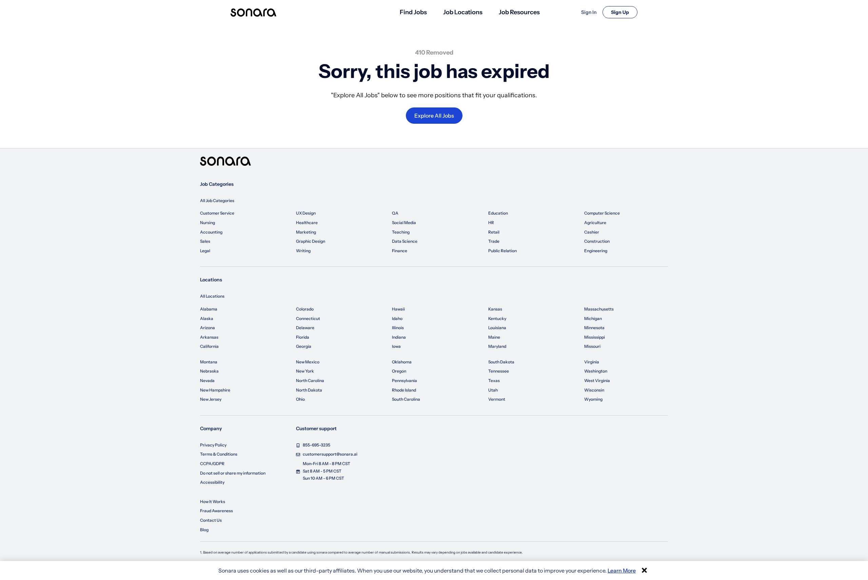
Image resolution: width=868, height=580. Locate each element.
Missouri (592, 346)
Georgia (303, 346)
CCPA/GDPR (212, 463)
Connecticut (308, 318)
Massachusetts (599, 309)
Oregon (399, 371)
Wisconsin (594, 390)
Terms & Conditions (218, 454)
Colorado (305, 309)
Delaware (305, 327)
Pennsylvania (404, 380)
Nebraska (209, 371)
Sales (205, 241)
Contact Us (211, 520)
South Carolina (406, 399)
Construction (597, 241)
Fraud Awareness (216, 510)
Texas (494, 380)
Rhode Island (404, 390)
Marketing (306, 232)
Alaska (206, 318)
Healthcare (307, 222)
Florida (302, 337)
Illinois (398, 327)
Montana (208, 361)
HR (491, 222)
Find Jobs (413, 12)
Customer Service (217, 213)
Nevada (207, 380)
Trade (493, 241)
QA (395, 213)
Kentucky (497, 318)
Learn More (622, 570)
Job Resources (519, 12)
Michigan (593, 318)
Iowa (396, 346)
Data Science (404, 241)
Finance (399, 250)
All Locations (212, 296)
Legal (205, 250)
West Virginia (597, 380)
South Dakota (501, 361)
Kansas (495, 309)
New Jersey (210, 399)
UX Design (306, 213)
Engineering (595, 250)
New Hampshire (215, 390)
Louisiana (497, 327)
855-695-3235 (316, 444)
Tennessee (498, 371)
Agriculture (595, 222)
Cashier (591, 232)
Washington (595, 371)
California (209, 346)
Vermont (496, 399)
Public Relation (502, 250)
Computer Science (602, 213)
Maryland (497, 346)
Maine (494, 337)
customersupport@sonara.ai (330, 454)
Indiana (399, 337)
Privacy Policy (213, 444)
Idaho (397, 318)
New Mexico (307, 361)
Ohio (300, 399)
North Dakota (309, 390)
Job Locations (462, 12)
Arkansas (209, 337)
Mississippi (594, 337)
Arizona (207, 327)
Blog (204, 529)
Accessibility (212, 482)
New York (305, 371)
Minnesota (594, 327)
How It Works (212, 501)
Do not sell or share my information (232, 473)
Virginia (591, 361)
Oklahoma (402, 361)
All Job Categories (217, 200)
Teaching (401, 232)
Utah (493, 390)
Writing (303, 250)
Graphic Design (310, 241)
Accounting (211, 232)
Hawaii (398, 309)
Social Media (404, 222)
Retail (493, 232)
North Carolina (310, 380)
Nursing (207, 222)
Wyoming (593, 399)
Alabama (208, 309)
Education (498, 213)
